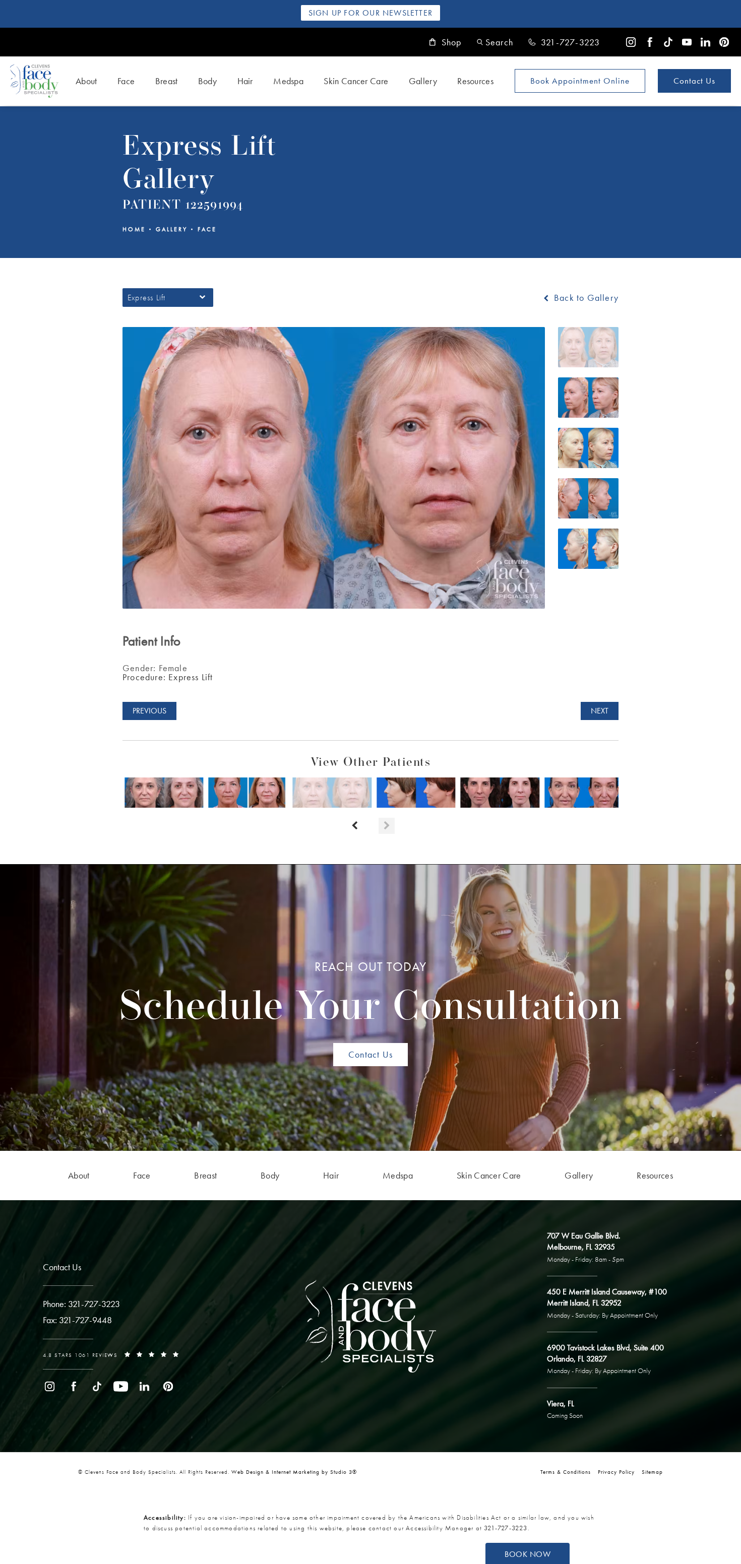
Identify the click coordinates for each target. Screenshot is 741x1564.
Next (599, 710)
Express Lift (167, 677)
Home (134, 229)
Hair (245, 81)
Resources (475, 81)
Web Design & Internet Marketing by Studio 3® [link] (294, 1471)
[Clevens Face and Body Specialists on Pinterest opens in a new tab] (724, 42)
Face (126, 81)
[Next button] (387, 826)
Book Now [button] (527, 1554)
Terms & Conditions (565, 1471)
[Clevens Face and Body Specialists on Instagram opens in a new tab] (631, 42)
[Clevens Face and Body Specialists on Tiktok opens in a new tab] (668, 42)
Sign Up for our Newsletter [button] (370, 13)
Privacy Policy (616, 1471)
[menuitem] (631, 42)
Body (207, 81)
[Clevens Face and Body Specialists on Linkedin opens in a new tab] (705, 42)
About (86, 81)
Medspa (288, 81)
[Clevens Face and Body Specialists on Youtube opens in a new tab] (687, 42)
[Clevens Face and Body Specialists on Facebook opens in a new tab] (649, 42)
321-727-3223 (505, 1528)
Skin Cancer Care (356, 81)
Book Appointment (580, 80)
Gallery (423, 81)
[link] (564, 42)
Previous (149, 710)
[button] (495, 42)
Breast (166, 81)
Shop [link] (452, 42)
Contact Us (694, 80)
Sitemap (652, 1471)
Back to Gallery (585, 297)
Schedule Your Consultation (371, 994)
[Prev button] (354, 826)
